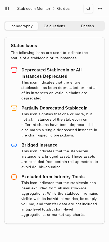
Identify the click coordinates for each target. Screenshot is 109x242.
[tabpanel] (54, 130)
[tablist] (54, 26)
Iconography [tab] (22, 26)
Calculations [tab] (54, 26)
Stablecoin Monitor (33, 8)
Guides (63, 8)
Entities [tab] (87, 26)
